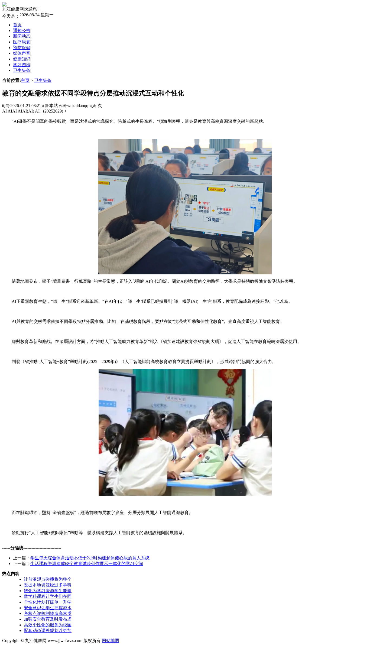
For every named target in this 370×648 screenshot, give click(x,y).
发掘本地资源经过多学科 (48, 585)
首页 (17, 25)
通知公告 (21, 30)
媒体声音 (21, 53)
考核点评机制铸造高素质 (48, 613)
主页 (25, 80)
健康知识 (21, 59)
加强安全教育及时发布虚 (48, 619)
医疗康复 (21, 42)
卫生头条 (21, 70)
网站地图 (110, 640)
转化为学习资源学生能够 (48, 590)
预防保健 (21, 47)
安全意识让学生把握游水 (48, 607)
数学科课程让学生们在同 (48, 596)
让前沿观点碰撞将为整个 (48, 579)
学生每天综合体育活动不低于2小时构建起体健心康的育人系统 (90, 558)
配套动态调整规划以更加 (48, 630)
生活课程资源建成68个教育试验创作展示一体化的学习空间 (86, 563)
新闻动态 (21, 36)
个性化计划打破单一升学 (48, 602)
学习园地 (21, 64)
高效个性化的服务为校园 (48, 625)
